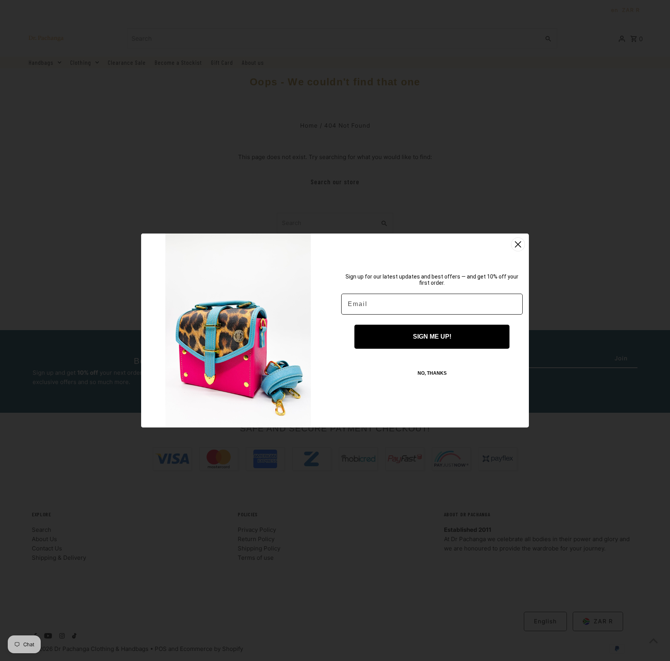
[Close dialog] (518, 244)
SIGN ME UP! (432, 336)
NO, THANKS (432, 373)
